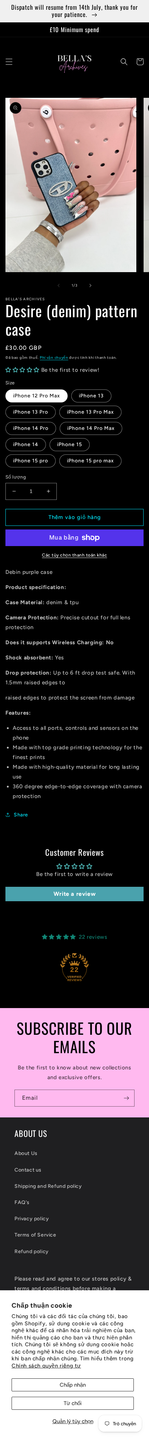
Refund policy (31, 1251)
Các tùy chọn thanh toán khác (74, 555)
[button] (9, 62)
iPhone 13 (91, 396)
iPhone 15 (69, 444)
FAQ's (22, 1202)
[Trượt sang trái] (59, 285)
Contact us (28, 1170)
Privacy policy (31, 1219)
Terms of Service (35, 1235)
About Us (26, 1153)
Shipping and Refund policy (48, 1186)
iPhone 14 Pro (30, 428)
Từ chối (73, 1403)
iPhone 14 (25, 444)
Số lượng (15, 477)
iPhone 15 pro (30, 461)
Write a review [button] (74, 893)
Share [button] (21, 815)
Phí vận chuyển (54, 357)
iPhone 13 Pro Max (90, 412)
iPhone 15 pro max (90, 461)
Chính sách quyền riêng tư (46, 1365)
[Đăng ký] (126, 1098)
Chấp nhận (73, 1385)
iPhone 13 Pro (30, 412)
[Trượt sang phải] (90, 285)
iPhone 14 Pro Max (91, 428)
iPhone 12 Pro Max (36, 396)
